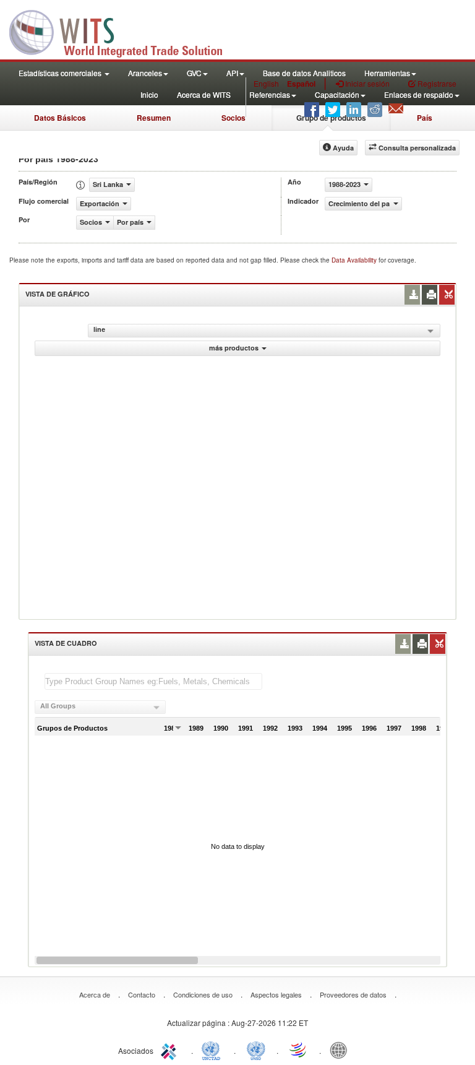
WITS (123, 31)
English (266, 83)
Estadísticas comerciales (61, 72)
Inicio (149, 94)
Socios (233, 117)
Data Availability (355, 260)
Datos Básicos (60, 117)
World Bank (341, 1049)
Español (301, 83)
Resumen (154, 117)
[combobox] (100, 707)
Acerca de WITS (204, 94)
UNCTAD (213, 1049)
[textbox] (153, 681)
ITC (170, 1049)
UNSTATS (256, 1049)
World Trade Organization (298, 1049)
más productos (234, 347)
